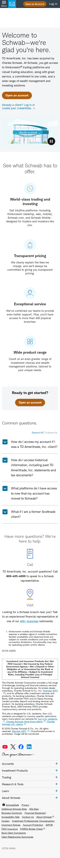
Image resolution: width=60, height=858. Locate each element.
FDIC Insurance (10, 829)
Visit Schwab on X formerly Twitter (13, 746)
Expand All (37, 432)
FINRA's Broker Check (31, 829)
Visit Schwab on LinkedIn (29, 746)
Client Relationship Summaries (17, 837)
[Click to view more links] (56, 763)
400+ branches (29, 621)
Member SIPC (19, 731)
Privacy (25, 805)
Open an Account (34, 3)
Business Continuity (12, 813)
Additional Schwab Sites (14, 809)
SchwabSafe (12, 805)
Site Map (34, 809)
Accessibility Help (11, 817)
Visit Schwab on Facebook (21, 746)
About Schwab (44, 817)
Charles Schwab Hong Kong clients (24, 721)
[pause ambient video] (51, 141)
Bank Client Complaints (14, 833)
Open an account (17, 95)
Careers (6, 821)
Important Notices (11, 825)
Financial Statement (35, 813)
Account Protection (33, 825)
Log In (53, 3)
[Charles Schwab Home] (12, 4)
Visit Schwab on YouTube (5, 746)
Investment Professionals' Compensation (33, 821)
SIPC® (49, 825)
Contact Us (28, 817)
